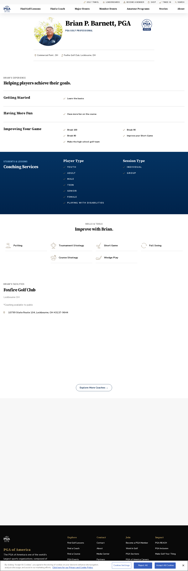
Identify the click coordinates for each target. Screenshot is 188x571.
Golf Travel (93, 2)
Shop (152, 2)
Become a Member (135, 2)
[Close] (183, 565)
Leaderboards (113, 2)
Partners (101, 559)
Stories (163, 8)
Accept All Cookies (165, 565)
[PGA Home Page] (7, 8)
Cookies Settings (122, 565)
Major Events (82, 8)
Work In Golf (132, 548)
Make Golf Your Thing (165, 554)
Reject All (143, 565)
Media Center (103, 554)
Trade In (165, 2)
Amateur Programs (138, 8)
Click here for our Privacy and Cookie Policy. (72, 567)
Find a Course (73, 553)
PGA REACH (161, 543)
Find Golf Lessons (30, 8)
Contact (101, 542)
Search (181, 2)
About (180, 8)
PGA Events (73, 559)
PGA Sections (132, 553)
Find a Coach (57, 8)
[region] (94, 566)
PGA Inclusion (161, 548)
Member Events (108, 8)
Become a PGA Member (137, 542)
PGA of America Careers (137, 559)
